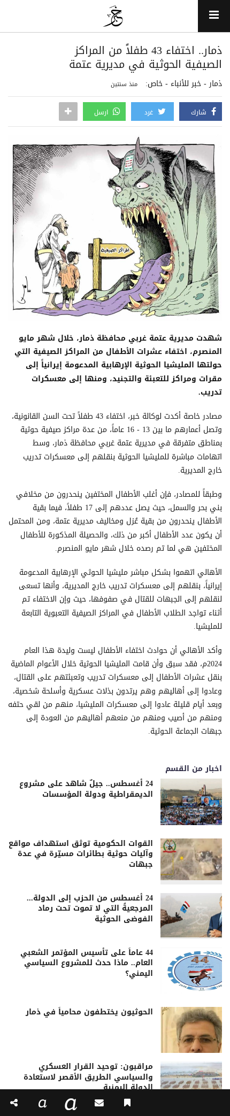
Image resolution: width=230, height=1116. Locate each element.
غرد (149, 112)
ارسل (102, 112)
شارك (200, 112)
